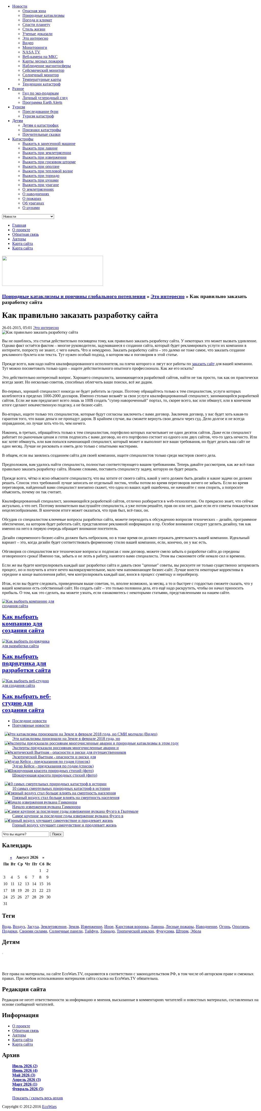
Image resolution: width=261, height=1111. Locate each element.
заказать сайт (203, 364)
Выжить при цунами (40, 180)
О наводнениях (35, 194)
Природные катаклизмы (43, 15)
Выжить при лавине (40, 148)
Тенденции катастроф (41, 84)
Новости (19, 6)
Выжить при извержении (44, 157)
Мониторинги (34, 47)
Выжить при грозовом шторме (49, 162)
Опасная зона (34, 11)
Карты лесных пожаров (42, 61)
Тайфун (91, 931)
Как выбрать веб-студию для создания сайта (26, 703)
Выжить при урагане (40, 185)
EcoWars (49, 1106)
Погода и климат (37, 20)
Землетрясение (54, 926)
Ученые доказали (37, 34)
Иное (108, 926)
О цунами (31, 207)
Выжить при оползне (40, 166)
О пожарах (31, 198)
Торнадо (107, 931)
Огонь (224, 926)
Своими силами (33, 931)
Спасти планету (36, 24)
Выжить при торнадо (40, 175)
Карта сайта (22, 243)
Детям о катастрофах (40, 125)
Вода (6, 926)
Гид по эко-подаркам (40, 93)
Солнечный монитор (40, 75)
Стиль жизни (33, 29)
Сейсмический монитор (43, 70)
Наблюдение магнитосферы (46, 66)
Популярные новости (30, 725)
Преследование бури (40, 111)
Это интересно (35, 38)
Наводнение (206, 926)
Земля (74, 926)
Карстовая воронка (132, 926)
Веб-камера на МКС (40, 56)
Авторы (19, 239)
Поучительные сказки (41, 134)
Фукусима (165, 931)
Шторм (182, 931)
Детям (17, 120)
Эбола (195, 931)
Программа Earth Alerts (42, 102)
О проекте (21, 230)
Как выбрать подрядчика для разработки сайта (26, 663)
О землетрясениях (38, 189)
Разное (18, 88)
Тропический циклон (135, 931)
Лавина (157, 926)
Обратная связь (25, 234)
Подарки (9, 931)
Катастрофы (22, 139)
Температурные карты (41, 79)
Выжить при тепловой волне (47, 171)
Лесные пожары (180, 926)
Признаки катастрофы (41, 130)
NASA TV (31, 52)
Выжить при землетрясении (46, 153)
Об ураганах (33, 203)
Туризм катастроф (38, 116)
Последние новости (29, 721)
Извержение (91, 926)
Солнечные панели (66, 931)
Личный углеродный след (45, 98)
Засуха (33, 926)
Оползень (240, 926)
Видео (27, 43)
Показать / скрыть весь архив (37, 1098)
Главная (19, 225)
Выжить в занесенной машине (48, 143)
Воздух (19, 926)
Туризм (18, 107)
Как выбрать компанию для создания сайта (23, 623)
